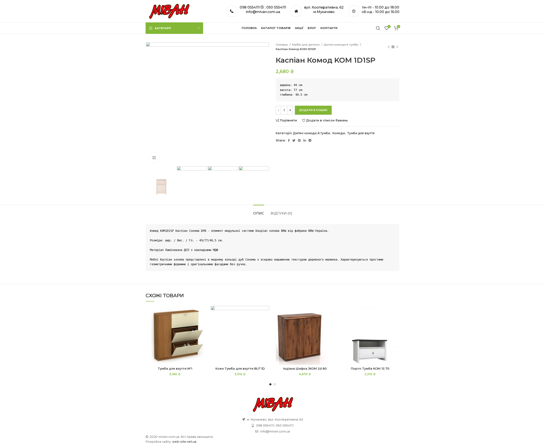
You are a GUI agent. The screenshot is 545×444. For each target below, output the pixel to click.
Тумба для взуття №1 (175, 368)
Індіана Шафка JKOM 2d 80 (305, 368)
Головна (282, 44)
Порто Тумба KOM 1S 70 (370, 368)
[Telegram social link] (310, 140)
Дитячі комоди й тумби (341, 44)
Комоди (338, 133)
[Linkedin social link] (304, 140)
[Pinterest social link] (299, 140)
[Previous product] (389, 47)
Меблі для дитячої (306, 44)
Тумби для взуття (360, 133)
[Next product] (397, 47)
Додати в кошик (313, 110)
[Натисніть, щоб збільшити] (154, 157)
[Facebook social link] (289, 140)
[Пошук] (378, 28)
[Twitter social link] (294, 140)
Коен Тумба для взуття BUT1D (240, 368)
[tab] (258, 211)
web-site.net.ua (184, 442)
